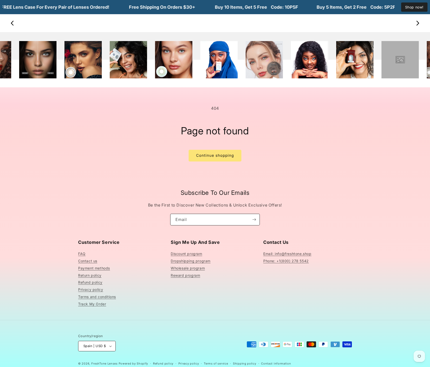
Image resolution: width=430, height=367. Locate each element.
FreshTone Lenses (104, 363)
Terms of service (216, 363)
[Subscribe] (254, 219)
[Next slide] (417, 23)
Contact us (87, 261)
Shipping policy (244, 363)
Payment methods (94, 268)
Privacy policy (90, 289)
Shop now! (414, 7)
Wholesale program (188, 268)
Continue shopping (215, 155)
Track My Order (92, 304)
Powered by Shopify (133, 363)
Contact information (276, 363)
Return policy (90, 275)
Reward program (185, 275)
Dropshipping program (191, 261)
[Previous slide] (12, 23)
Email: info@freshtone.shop (287, 254)
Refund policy (90, 282)
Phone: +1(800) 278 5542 (286, 261)
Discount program (186, 254)
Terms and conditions (97, 297)
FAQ (82, 254)
